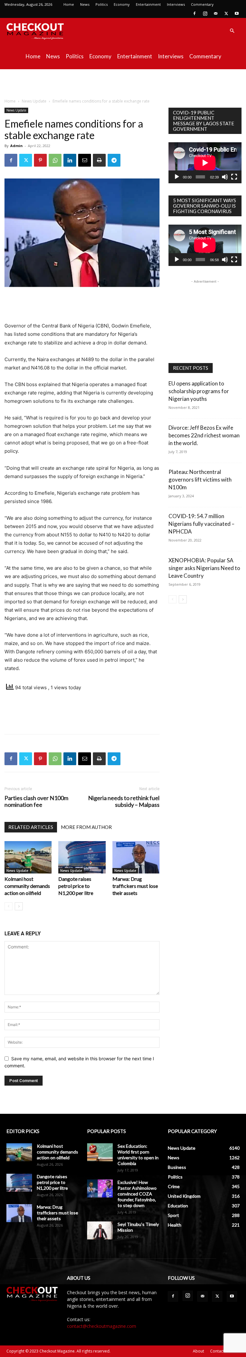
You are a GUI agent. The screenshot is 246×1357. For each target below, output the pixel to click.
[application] (205, 162)
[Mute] (225, 177)
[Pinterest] (40, 160)
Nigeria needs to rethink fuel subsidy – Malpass (124, 801)
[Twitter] (226, 13)
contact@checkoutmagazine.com (101, 1326)
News (84, 4)
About (198, 1351)
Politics (101, 4)
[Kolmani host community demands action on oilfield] (28, 857)
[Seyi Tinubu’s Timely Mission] (100, 1230)
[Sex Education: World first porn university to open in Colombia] (100, 1152)
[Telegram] (114, 160)
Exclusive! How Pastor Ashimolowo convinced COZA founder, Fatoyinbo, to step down (137, 1193)
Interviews (176, 4)
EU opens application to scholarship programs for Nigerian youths (198, 391)
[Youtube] (237, 13)
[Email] (84, 160)
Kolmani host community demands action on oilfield (27, 886)
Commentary (202, 4)
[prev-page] (8, 906)
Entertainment (148, 4)
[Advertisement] (123, 83)
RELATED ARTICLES (30, 827)
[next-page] (19, 906)
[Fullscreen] (234, 177)
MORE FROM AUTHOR (86, 827)
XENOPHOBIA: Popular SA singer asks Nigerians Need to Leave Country (204, 568)
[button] (232, 31)
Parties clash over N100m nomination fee (36, 801)
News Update (34, 101)
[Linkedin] (69, 160)
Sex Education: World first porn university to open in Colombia (138, 1154)
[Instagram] (205, 13)
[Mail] (215, 13)
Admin (16, 145)
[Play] (177, 177)
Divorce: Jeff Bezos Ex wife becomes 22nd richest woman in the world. (204, 435)
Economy (122, 4)
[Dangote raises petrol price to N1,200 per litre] (81, 857)
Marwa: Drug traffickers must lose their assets (135, 886)
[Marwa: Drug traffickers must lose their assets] (136, 857)
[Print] (99, 160)
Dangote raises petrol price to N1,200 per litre (75, 886)
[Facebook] (194, 13)
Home (68, 4)
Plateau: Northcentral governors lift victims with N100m (200, 479)
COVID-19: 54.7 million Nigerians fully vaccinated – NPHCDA (201, 524)
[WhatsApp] (55, 160)
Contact (217, 1351)
